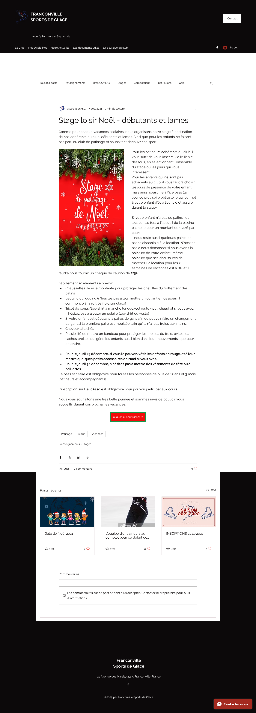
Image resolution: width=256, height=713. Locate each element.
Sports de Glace (128, 666)
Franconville (129, 660)
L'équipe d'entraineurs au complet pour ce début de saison (126, 535)
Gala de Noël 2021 (59, 533)
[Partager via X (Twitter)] (69, 457)
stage (81, 433)
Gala (182, 82)
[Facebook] (217, 48)
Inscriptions (164, 82)
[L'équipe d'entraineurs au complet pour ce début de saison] (128, 512)
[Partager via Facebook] (60, 457)
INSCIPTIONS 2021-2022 (184, 533)
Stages (122, 82)
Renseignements (75, 82)
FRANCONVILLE (46, 14)
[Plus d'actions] (195, 108)
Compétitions (142, 82)
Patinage (66, 433)
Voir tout (211, 489)
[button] (232, 18)
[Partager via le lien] (88, 457)
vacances (97, 433)
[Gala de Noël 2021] (67, 512)
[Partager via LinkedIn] (79, 457)
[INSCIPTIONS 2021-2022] (189, 512)
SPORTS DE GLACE (49, 19)
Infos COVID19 (101, 82)
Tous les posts (48, 82)
